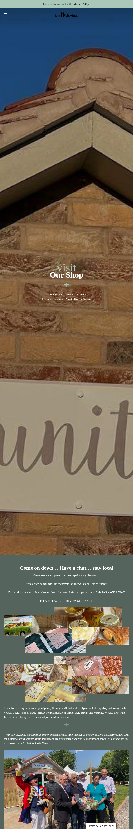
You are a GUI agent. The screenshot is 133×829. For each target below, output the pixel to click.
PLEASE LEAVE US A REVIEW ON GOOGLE (66, 600)
